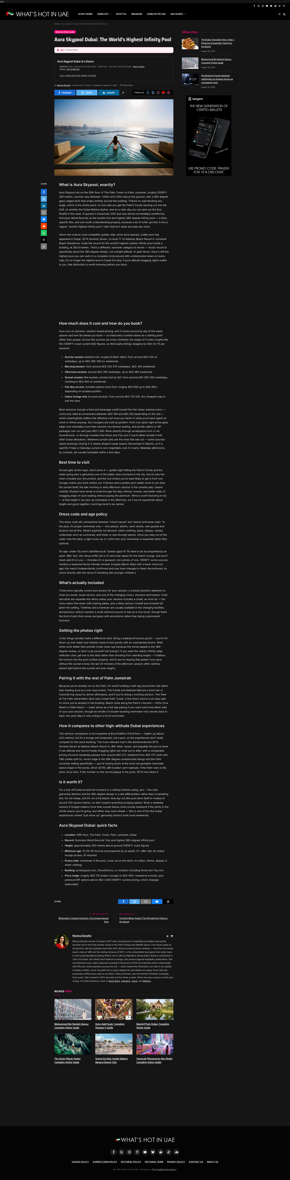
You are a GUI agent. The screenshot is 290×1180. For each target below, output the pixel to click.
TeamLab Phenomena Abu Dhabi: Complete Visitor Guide (154, 1060)
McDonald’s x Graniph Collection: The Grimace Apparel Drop (84, 920)
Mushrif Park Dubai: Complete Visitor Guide (152, 1026)
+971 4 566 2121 (73, 69)
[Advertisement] (114, 293)
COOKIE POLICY (80, 1162)
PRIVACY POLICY (176, 1162)
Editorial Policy (131, 1162)
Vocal (134, 981)
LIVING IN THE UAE (156, 14)
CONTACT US (196, 1162)
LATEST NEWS (85, 14)
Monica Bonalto (63, 85)
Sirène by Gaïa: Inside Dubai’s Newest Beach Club (111, 1060)
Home (57, 24)
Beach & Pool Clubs (65, 32)
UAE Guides (176, 14)
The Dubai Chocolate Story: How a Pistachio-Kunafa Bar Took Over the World (217, 43)
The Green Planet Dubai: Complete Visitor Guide (67, 1060)
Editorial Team (154, 1162)
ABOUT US (212, 1162)
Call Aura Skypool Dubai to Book (78, 75)
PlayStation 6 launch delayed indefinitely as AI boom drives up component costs (217, 79)
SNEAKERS (136, 14)
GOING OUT (103, 14)
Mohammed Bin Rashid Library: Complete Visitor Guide (71, 1026)
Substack (125, 981)
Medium (147, 981)
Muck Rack (114, 981)
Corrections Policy (105, 1162)
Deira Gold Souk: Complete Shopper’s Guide (109, 1026)
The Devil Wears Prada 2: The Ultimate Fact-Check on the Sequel (143, 920)
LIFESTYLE (121, 14)
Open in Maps (138, 66)
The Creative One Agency (164, 1169)
